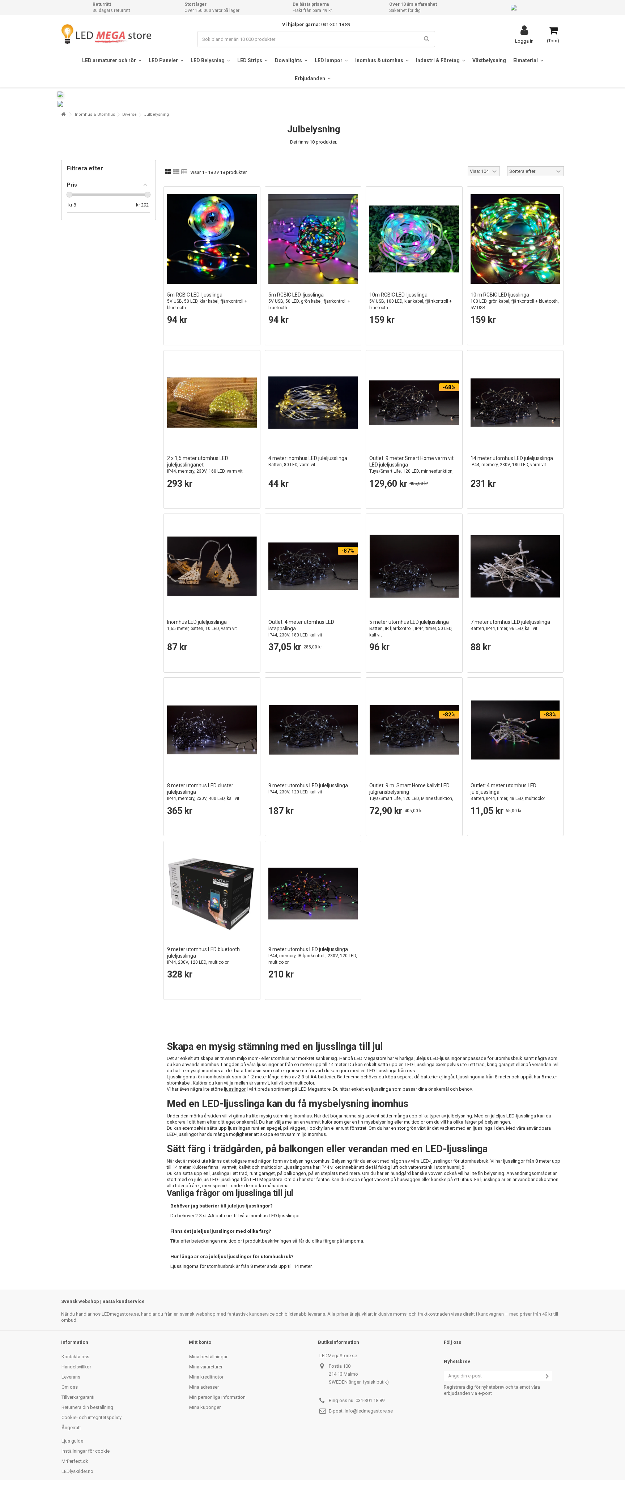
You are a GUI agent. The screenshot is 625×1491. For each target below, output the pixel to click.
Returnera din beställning (87, 1407)
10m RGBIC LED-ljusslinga (410, 301)
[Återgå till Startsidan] (63, 114)
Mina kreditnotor (206, 1377)
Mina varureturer (205, 1366)
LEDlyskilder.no (77, 1471)
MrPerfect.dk (74, 1461)
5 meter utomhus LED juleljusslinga (410, 628)
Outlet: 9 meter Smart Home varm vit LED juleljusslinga (411, 467)
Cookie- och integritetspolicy (91, 1417)
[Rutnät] (168, 172)
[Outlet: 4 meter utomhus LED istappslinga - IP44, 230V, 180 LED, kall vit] (313, 566)
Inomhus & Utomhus (95, 114)
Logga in (524, 40)
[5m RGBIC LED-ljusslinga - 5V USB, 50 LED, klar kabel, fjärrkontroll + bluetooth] (212, 239)
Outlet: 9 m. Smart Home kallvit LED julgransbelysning (411, 795)
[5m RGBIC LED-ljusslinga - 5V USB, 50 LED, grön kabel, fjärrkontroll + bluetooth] (313, 239)
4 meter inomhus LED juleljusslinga (307, 461)
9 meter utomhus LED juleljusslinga (308, 789)
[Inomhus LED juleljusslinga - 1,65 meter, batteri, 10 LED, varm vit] (212, 566)
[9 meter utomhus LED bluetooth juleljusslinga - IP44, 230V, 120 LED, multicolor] (212, 893)
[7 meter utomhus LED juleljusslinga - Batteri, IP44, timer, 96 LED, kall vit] (515, 566)
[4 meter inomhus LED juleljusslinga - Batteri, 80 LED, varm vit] (313, 403)
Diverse (129, 114)
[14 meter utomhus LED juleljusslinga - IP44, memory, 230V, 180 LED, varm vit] (515, 403)
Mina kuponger (205, 1407)
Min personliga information (217, 1397)
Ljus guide (72, 1441)
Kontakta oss (75, 1356)
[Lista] (176, 172)
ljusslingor (235, 1089)
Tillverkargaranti (77, 1397)
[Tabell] (184, 172)
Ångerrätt (71, 1427)
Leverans (70, 1377)
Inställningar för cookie (85, 1451)
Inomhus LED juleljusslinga (202, 625)
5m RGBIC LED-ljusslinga (207, 301)
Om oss (69, 1387)
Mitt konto (200, 1342)
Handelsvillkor (76, 1366)
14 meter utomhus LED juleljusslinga (512, 461)
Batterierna (348, 1076)
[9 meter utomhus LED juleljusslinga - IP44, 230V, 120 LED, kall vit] (313, 730)
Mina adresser (204, 1387)
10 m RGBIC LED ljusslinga (515, 301)
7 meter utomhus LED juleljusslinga (510, 625)
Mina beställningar (208, 1356)
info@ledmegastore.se (369, 1411)
